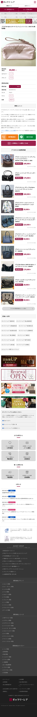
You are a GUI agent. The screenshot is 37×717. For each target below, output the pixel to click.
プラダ (11, 77)
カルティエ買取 (7, 594)
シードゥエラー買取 (8, 625)
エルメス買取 (6, 584)
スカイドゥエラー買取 (9, 631)
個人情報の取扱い (24, 682)
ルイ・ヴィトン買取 (8, 586)
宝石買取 (5, 672)
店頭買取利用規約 (24, 691)
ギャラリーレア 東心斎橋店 (9, 335)
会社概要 (22, 679)
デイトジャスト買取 (8, 636)
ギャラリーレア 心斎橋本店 (26, 330)
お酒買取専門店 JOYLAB (9, 574)
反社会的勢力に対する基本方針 (10, 688)
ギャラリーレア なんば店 (8, 340)
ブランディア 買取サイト (9, 571)
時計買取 (5, 654)
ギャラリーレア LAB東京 (23, 344)
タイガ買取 (6, 633)
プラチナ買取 (6, 667)
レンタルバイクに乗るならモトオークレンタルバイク (17, 563)
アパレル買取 (6, 659)
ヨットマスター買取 (8, 641)
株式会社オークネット (9, 550)
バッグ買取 (15, 17)
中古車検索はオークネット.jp (10, 556)
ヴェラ (11, 95)
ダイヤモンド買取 (7, 670)
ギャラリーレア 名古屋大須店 (9, 330)
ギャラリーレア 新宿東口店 (26, 325)
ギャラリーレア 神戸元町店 (24, 340)
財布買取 (5, 651)
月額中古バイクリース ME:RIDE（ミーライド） (15, 558)
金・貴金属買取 (7, 664)
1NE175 (12, 99)
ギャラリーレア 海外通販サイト (11, 566)
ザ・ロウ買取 (6, 610)
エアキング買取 (7, 620)
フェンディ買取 (7, 599)
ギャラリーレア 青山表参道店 (24, 321)
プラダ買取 (15, 13)
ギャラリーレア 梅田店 (15, 86)
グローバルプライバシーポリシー (27, 685)
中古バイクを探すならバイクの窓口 (12, 561)
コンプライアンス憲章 (25, 688)
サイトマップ (6, 679)
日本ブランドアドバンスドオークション (13, 569)
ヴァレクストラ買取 (8, 607)
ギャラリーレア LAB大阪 (8, 344)
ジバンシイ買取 (7, 605)
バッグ (11, 73)
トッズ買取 (6, 602)
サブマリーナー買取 (8, 623)
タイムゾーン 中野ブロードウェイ (10, 349)
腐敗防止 (5, 691)
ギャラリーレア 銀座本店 (8, 321)
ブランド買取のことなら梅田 (8, 130)
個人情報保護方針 (7, 684)
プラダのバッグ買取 (22, 17)
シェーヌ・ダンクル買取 (9, 628)
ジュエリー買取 (7, 657)
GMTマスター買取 (8, 617)
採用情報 (5, 682)
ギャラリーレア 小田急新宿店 (9, 325)
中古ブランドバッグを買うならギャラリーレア (15, 553)
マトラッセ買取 (7, 638)
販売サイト (28, 5)
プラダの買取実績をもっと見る (18, 308)
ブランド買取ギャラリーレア (6, 13)
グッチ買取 (6, 591)
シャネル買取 (6, 589)
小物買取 (5, 662)
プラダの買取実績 (22, 13)
